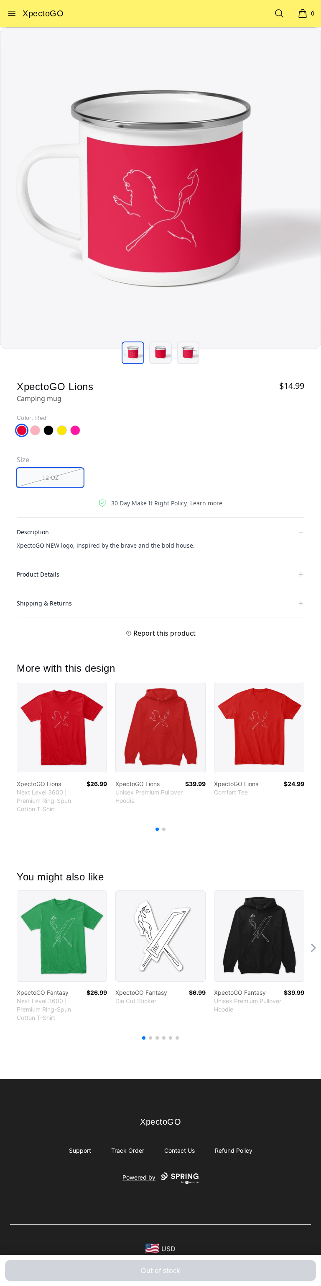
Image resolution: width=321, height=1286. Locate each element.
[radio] (50, 477)
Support (80, 1150)
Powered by (138, 1177)
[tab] (132, 352)
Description (33, 532)
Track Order (127, 1150)
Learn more (206, 503)
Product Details (38, 574)
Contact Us (179, 1150)
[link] (62, 727)
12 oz (50, 477)
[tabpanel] (160, 188)
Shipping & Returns (44, 603)
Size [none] (23, 459)
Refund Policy (233, 1150)
